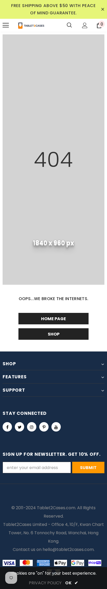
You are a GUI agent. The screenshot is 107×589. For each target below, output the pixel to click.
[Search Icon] (69, 25)
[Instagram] (31, 427)
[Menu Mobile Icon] (6, 25)
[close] (102, 9)
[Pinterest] (44, 427)
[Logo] (31, 25)
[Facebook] (7, 427)
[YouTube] (56, 427)
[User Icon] (85, 25)
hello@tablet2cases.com (68, 549)
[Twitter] (19, 427)
